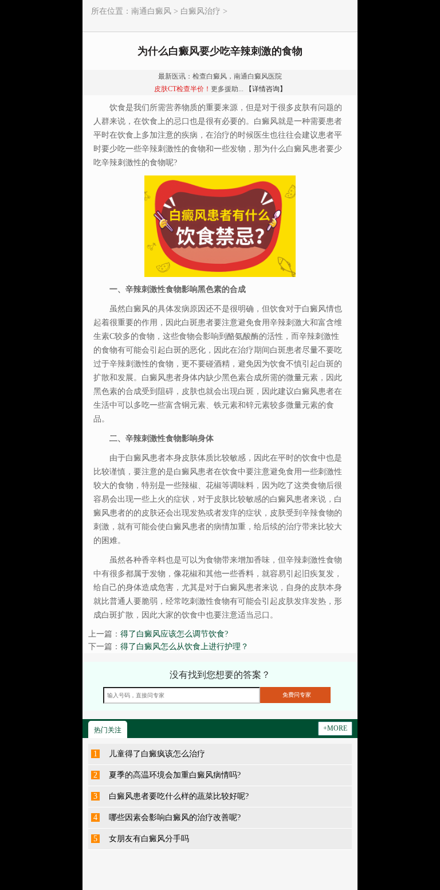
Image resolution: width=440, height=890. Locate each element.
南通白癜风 (151, 11)
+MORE (335, 728)
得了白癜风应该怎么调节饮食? (174, 634)
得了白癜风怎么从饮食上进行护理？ (184, 646)
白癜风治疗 (200, 11)
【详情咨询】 (265, 89)
